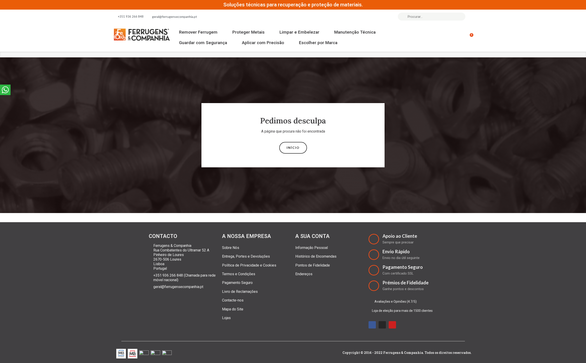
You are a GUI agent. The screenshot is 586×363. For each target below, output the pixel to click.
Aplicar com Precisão (263, 42)
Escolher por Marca (318, 42)
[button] (293, 148)
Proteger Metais (248, 32)
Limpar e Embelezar (299, 32)
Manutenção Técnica (355, 32)
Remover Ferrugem (198, 32)
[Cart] (469, 37)
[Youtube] (392, 324)
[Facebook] (372, 324)
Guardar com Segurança (203, 42)
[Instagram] (382, 324)
